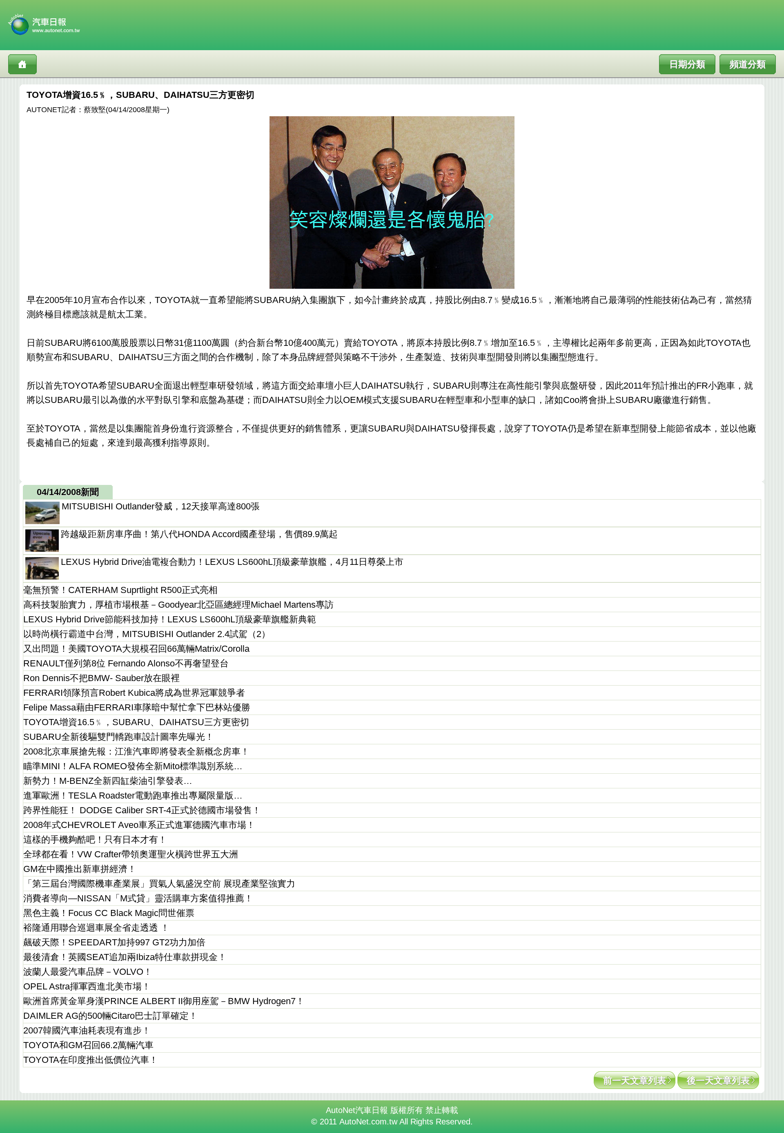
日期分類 (687, 64)
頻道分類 (748, 64)
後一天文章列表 (718, 1080)
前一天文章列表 (634, 1080)
